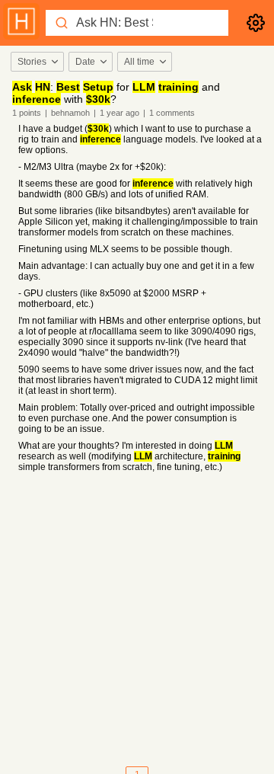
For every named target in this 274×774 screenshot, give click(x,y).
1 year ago (119, 112)
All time (139, 61)
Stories (32, 61)
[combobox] (36, 62)
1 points (26, 112)
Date (85, 61)
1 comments (172, 112)
